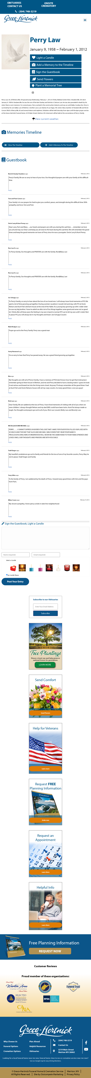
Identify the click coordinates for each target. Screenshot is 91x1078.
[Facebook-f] (86, 1042)
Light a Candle (45, 57)
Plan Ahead (34, 1041)
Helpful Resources (37, 1046)
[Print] (33, 92)
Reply (10, 190)
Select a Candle (11, 560)
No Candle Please (13, 575)
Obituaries (14, 2)
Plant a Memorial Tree (49, 85)
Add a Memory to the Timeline (55, 65)
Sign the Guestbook (48, 72)
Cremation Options (12, 1051)
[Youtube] (86, 1049)
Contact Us (14, 6)
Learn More (45, 872)
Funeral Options (11, 1046)
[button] (85, 20)
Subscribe (45, 613)
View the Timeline (15, 145)
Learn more (45, 769)
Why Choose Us (10, 1041)
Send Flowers (45, 79)
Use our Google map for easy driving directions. (45, 1061)
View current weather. (47, 118)
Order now (45, 820)
